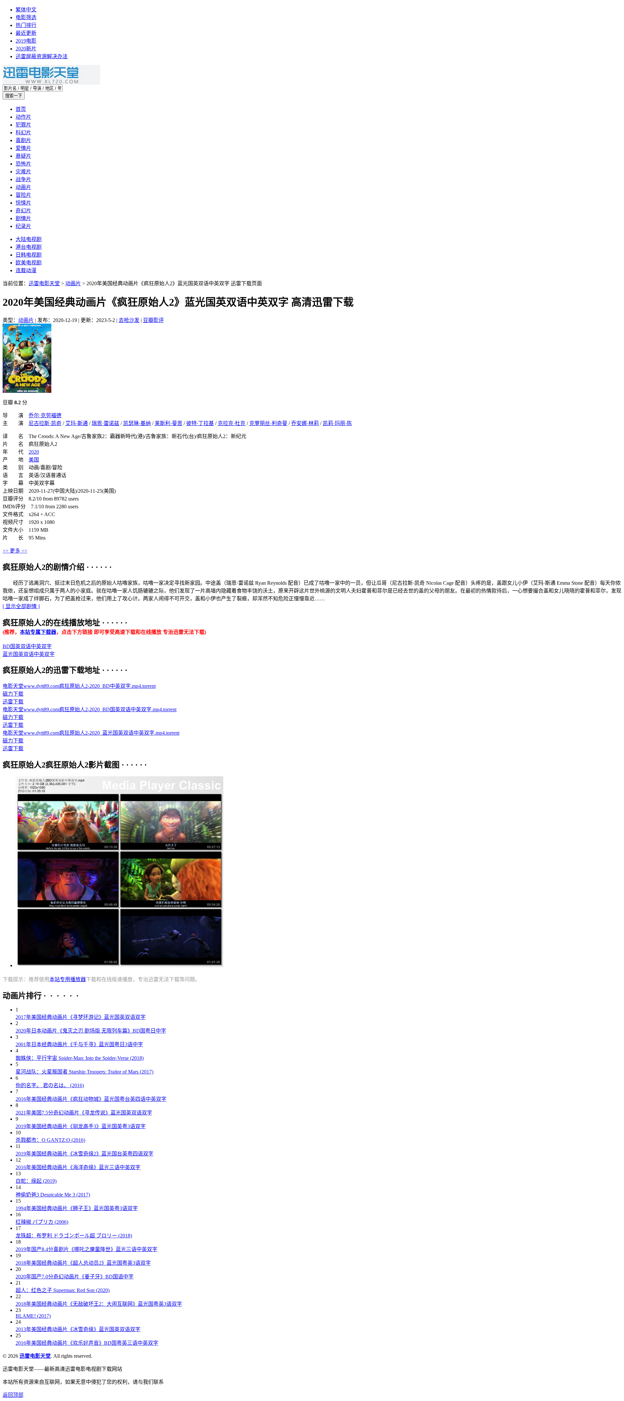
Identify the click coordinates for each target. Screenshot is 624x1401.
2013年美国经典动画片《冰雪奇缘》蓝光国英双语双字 (78, 1329)
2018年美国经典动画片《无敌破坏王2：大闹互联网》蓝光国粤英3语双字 (99, 1304)
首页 (21, 109)
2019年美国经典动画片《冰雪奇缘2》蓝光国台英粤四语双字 (84, 1153)
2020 (34, 452)
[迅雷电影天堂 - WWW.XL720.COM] (51, 83)
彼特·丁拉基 (200, 423)
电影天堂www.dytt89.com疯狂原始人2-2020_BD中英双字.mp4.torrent (79, 686)
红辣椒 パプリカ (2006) (42, 1222)
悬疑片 (23, 156)
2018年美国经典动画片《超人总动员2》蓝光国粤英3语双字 (83, 1263)
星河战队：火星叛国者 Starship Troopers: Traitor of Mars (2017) (84, 1071)
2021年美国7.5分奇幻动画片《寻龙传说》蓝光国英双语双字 (84, 1112)
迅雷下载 (13, 701)
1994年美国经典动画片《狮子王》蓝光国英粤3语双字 (77, 1208)
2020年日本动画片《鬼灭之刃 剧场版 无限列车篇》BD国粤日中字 (91, 1031)
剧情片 (23, 218)
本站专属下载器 (38, 632)
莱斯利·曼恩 (168, 423)
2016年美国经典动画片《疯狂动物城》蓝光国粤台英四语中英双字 (91, 1099)
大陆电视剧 (29, 239)
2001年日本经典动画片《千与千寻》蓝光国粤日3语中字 (79, 1044)
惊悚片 (23, 203)
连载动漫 (26, 270)
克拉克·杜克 (231, 423)
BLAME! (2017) (33, 1316)
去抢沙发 (129, 320)
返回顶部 (13, 1395)
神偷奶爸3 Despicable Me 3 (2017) (53, 1194)
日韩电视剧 (29, 255)
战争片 (23, 179)
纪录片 (23, 226)
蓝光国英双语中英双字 (29, 654)
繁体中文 (26, 9)
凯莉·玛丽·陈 (337, 423)
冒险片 (23, 195)
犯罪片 (23, 124)
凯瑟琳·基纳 (137, 423)
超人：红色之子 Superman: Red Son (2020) (63, 1290)
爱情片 (23, 148)
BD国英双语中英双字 (27, 646)
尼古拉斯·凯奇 (45, 423)
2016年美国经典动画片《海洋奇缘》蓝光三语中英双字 (78, 1167)
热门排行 (26, 25)
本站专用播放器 (67, 979)
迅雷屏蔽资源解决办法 (42, 56)
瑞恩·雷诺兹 (105, 423)
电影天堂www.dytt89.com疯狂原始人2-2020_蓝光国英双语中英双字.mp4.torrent (91, 733)
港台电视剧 (29, 247)
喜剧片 (23, 140)
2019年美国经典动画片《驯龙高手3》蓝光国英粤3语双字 (81, 1126)
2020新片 (26, 48)
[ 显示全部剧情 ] (21, 606)
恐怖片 (23, 164)
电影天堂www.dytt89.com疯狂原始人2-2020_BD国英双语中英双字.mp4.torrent (89, 709)
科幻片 (23, 132)
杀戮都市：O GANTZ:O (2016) (50, 1140)
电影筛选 (26, 17)
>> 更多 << (15, 551)
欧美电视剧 (29, 262)
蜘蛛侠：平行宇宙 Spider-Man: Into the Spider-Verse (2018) (80, 1058)
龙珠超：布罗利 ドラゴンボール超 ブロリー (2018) (74, 1235)
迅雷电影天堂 (44, 283)
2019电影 (26, 41)
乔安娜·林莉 (305, 423)
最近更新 (26, 33)
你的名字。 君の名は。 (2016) (50, 1085)
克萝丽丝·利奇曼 (268, 423)
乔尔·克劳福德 (45, 415)
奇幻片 (23, 210)
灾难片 (23, 171)
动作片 (23, 117)
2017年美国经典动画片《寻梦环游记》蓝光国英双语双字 (81, 1017)
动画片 (23, 187)
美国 (34, 459)
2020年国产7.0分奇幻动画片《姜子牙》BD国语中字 (75, 1276)
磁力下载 (13, 694)
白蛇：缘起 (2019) (36, 1181)
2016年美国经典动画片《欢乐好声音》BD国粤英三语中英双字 (87, 1343)
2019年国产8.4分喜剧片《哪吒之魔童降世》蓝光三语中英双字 (86, 1249)
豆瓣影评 (153, 320)
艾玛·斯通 (76, 423)
